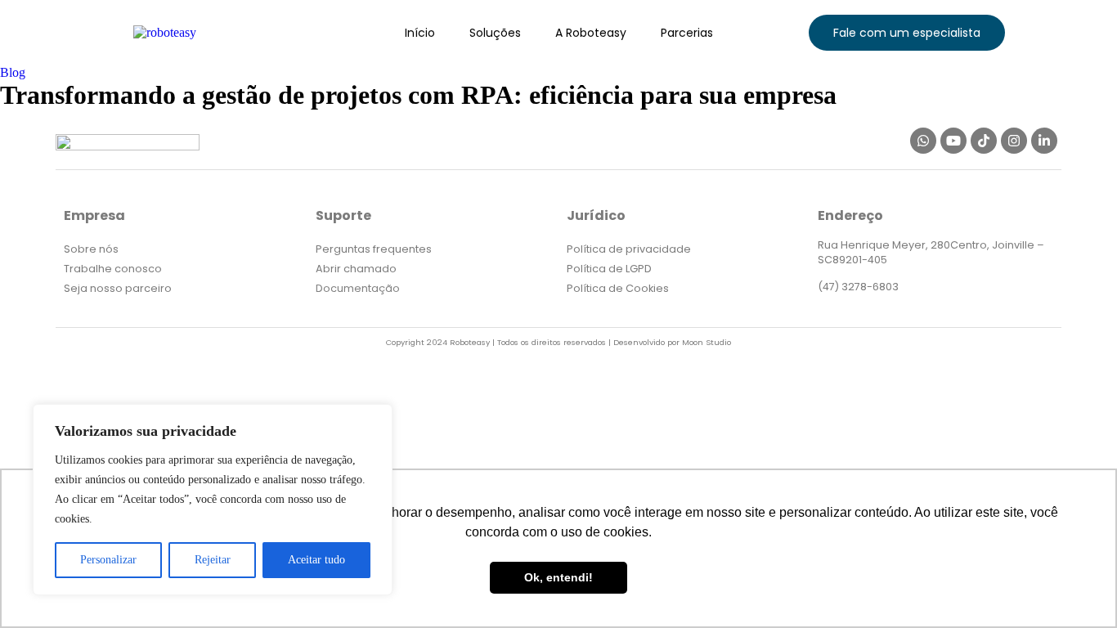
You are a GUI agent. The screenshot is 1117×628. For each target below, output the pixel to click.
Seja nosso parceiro (118, 288)
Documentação (358, 288)
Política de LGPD (609, 269)
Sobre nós (91, 249)
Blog (12, 72)
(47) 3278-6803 (858, 287)
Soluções (495, 33)
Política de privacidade (629, 249)
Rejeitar (213, 560)
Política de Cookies (618, 288)
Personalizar (108, 560)
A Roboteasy (590, 33)
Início (420, 33)
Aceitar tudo (316, 560)
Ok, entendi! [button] (558, 577)
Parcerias (687, 33)
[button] (907, 33)
